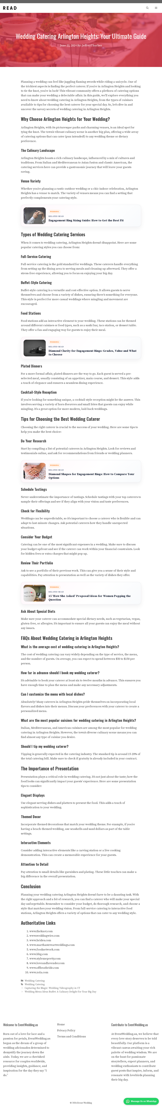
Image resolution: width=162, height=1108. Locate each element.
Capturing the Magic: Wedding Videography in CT (52, 988)
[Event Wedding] (9, 8)
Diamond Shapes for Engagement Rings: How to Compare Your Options (91, 476)
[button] (147, 8)
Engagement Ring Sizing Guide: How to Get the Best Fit (86, 220)
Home (61, 1024)
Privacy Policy (66, 1030)
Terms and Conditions (71, 1036)
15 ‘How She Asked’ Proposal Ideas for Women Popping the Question (90, 598)
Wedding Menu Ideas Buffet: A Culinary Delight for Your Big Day (60, 991)
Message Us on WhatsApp (143, 1101)
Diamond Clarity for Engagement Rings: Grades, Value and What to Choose (93, 352)
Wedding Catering (35, 980)
